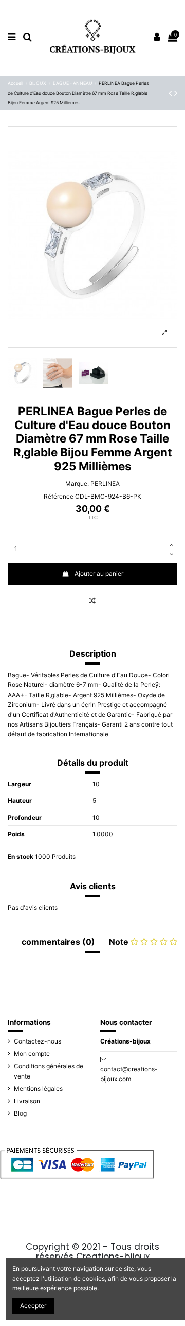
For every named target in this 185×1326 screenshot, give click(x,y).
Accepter (33, 1306)
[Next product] (175, 92)
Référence (58, 496)
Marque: (77, 483)
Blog (20, 1113)
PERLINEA (105, 483)
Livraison (27, 1101)
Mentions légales (38, 1088)
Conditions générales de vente (48, 1071)
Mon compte (32, 1053)
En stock (20, 856)
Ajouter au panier (99, 573)
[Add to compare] (92, 601)
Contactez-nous (37, 1041)
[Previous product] (171, 92)
